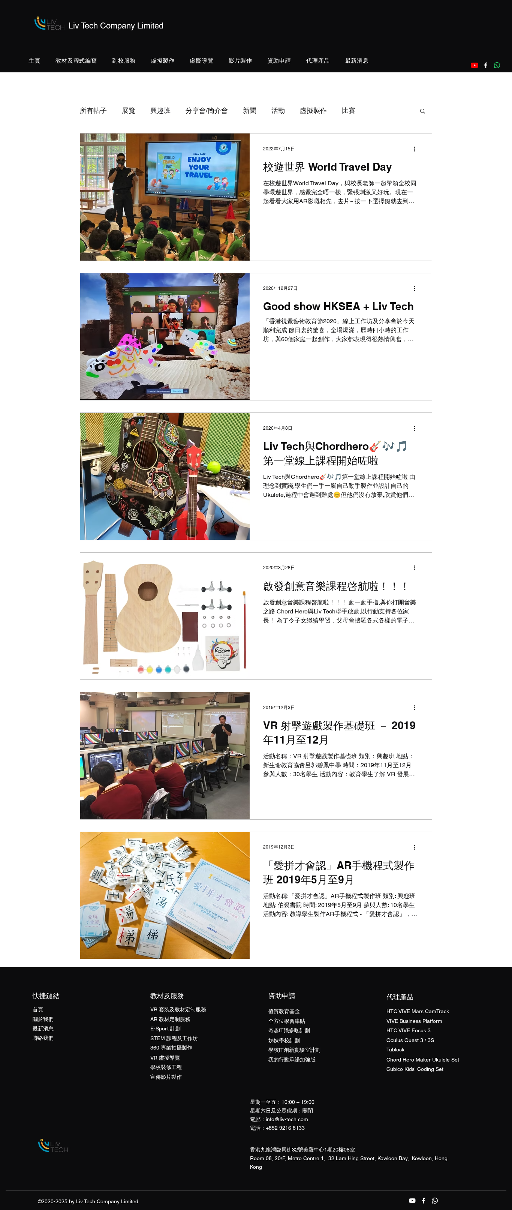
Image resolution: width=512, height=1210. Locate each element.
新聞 (249, 110)
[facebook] (486, 65)
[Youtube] (412, 1200)
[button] (76, 61)
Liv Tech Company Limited (116, 25)
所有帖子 (93, 110)
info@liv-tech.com (287, 1119)
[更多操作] (417, 148)
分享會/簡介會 (207, 110)
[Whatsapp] (497, 65)
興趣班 (160, 110)
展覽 (128, 110)
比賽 (348, 110)
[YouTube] (474, 65)
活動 (278, 110)
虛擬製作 (313, 110)
